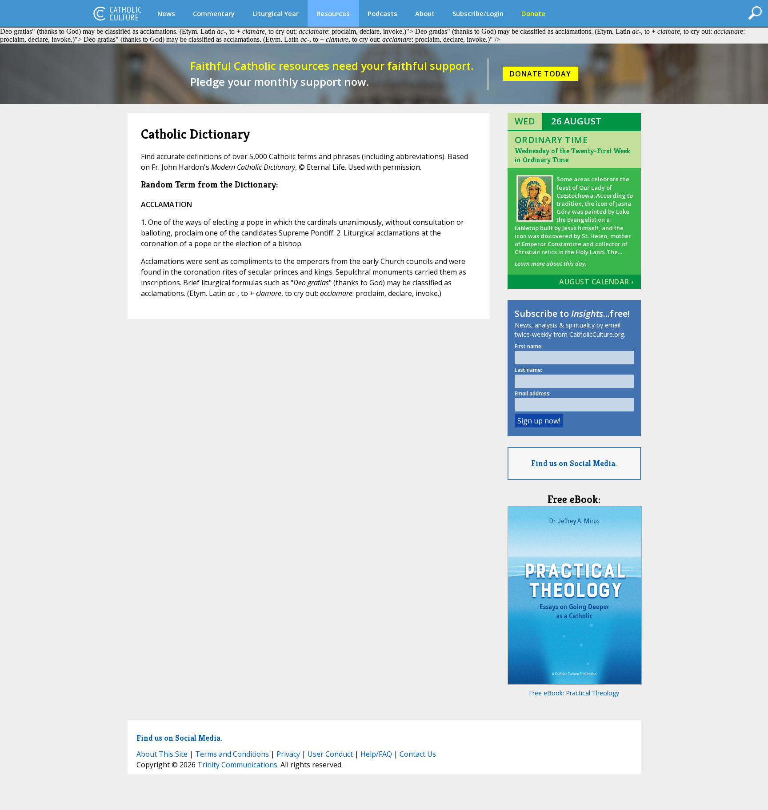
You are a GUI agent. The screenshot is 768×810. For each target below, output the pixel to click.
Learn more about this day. (550, 263)
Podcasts (382, 13)
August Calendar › (596, 282)
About (425, 13)
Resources (333, 13)
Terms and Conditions (232, 754)
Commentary (214, 13)
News (166, 13)
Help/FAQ (376, 754)
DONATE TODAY (540, 74)
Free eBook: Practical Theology (574, 693)
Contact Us (418, 754)
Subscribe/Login (478, 13)
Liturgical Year (275, 13)
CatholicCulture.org (117, 13)
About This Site (162, 754)
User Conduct (330, 754)
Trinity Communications (237, 765)
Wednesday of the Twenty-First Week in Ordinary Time (572, 155)
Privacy (288, 754)
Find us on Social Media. (574, 463)
